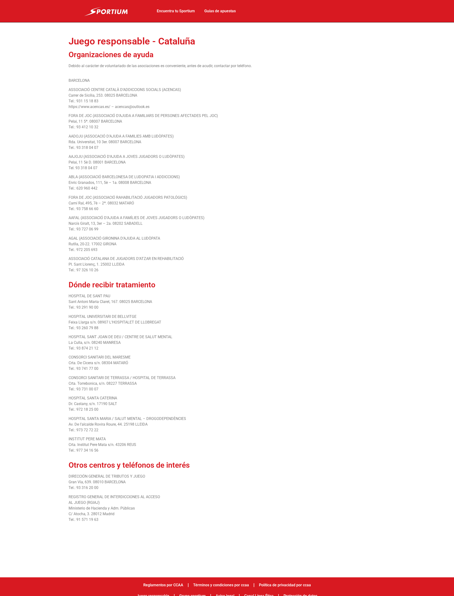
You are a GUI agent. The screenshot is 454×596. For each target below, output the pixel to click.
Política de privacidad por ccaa (285, 585)
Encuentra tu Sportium (176, 11)
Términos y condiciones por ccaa (221, 585)
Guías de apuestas (220, 11)
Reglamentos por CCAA (163, 585)
